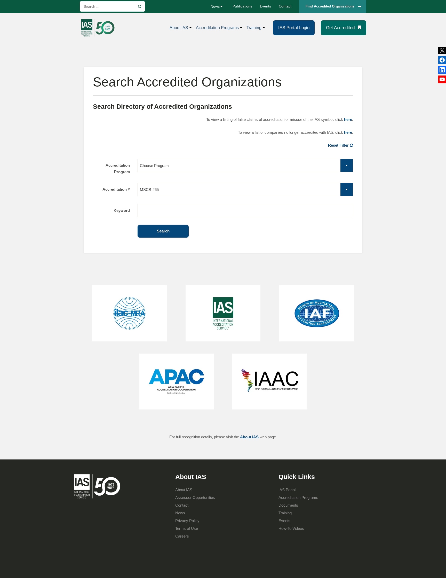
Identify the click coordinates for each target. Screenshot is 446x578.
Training (253, 28)
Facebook (442, 70)
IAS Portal (287, 490)
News (215, 6)
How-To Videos (291, 528)
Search (163, 231)
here (348, 119)
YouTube (442, 79)
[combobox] (245, 165)
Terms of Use (186, 528)
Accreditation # (116, 189)
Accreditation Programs (217, 28)
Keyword (122, 210)
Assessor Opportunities (195, 497)
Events (265, 6)
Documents (288, 505)
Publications (242, 6)
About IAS (179, 28)
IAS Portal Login (293, 27)
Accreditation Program (118, 168)
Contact (285, 6)
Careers (182, 536)
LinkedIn (442, 60)
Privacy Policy (187, 520)
